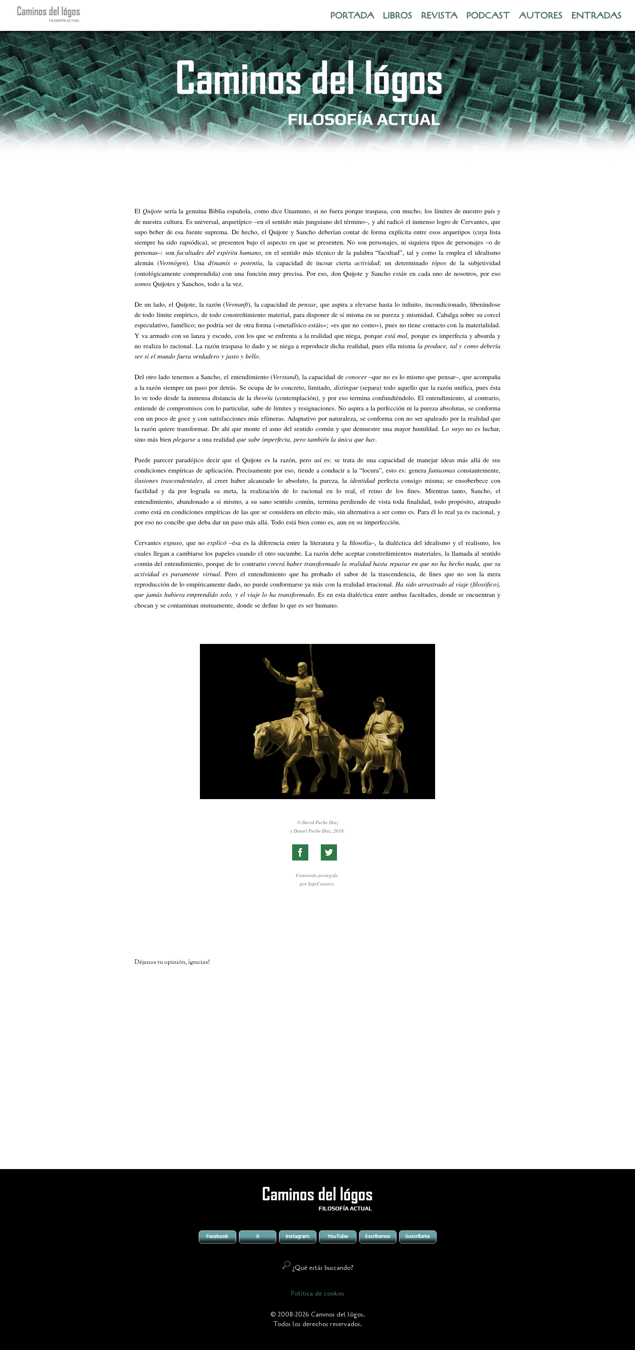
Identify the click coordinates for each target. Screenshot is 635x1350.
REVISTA (439, 16)
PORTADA (352, 16)
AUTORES (541, 16)
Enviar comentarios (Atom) (335, 1147)
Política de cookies (317, 1293)
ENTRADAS (596, 16)
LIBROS (397, 16)
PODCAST (488, 16)
